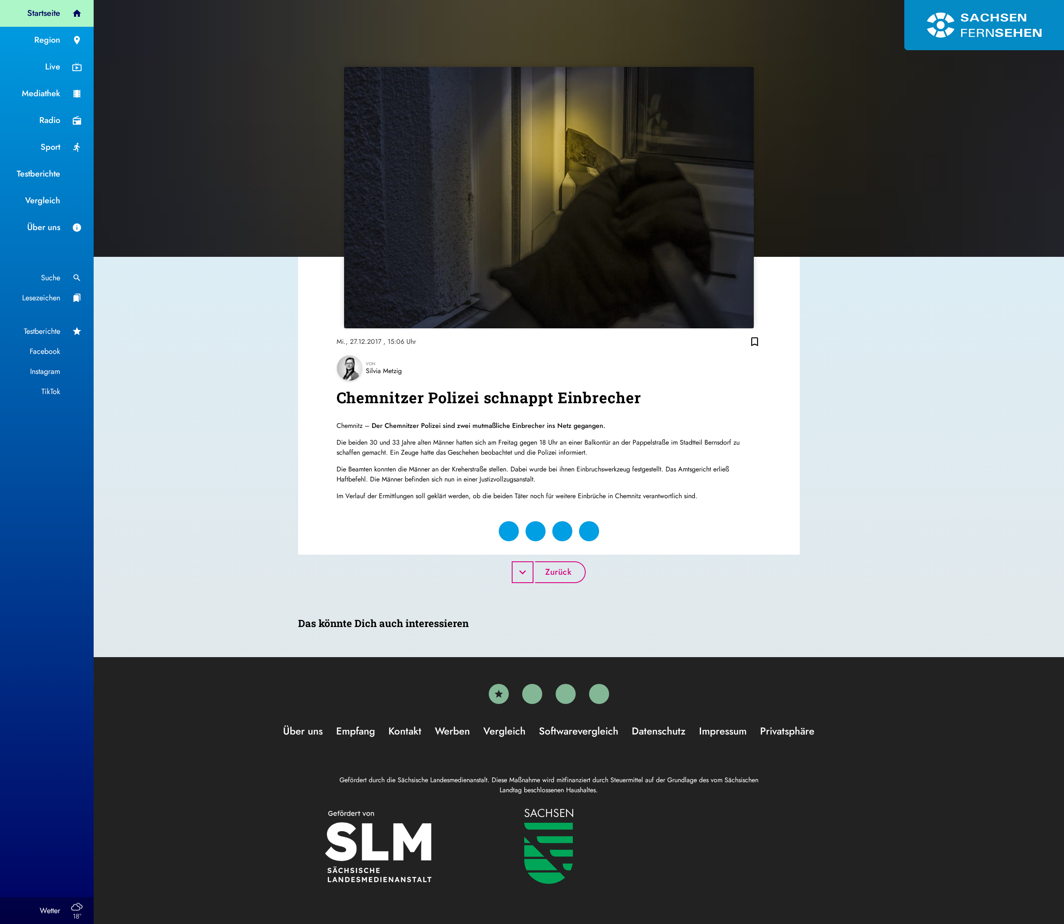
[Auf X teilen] (536, 531)
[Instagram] (566, 694)
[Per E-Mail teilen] (589, 531)
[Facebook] (532, 694)
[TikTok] (599, 694)
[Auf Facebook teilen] (509, 531)
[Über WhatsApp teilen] (562, 531)
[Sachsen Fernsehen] (984, 25)
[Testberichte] (499, 694)
